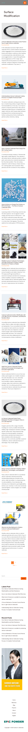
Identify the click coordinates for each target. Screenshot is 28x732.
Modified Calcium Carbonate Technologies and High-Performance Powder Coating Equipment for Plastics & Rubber (13, 262)
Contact (14, 713)
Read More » (5, 68)
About (14, 710)
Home (14, 700)
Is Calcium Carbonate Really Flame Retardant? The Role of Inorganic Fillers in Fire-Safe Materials (13, 420)
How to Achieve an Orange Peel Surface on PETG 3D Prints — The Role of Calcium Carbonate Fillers (13, 206)
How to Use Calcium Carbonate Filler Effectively (14, 594)
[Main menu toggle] (25, 2)
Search (3, 576)
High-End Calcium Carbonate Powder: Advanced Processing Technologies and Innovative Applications (12, 368)
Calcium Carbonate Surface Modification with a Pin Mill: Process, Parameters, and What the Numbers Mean (14, 316)
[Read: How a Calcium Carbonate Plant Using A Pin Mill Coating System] (14, 137)
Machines (14, 702)
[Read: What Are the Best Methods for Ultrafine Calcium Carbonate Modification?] (14, 512)
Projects (14, 707)
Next (15, 565)
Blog (14, 705)
